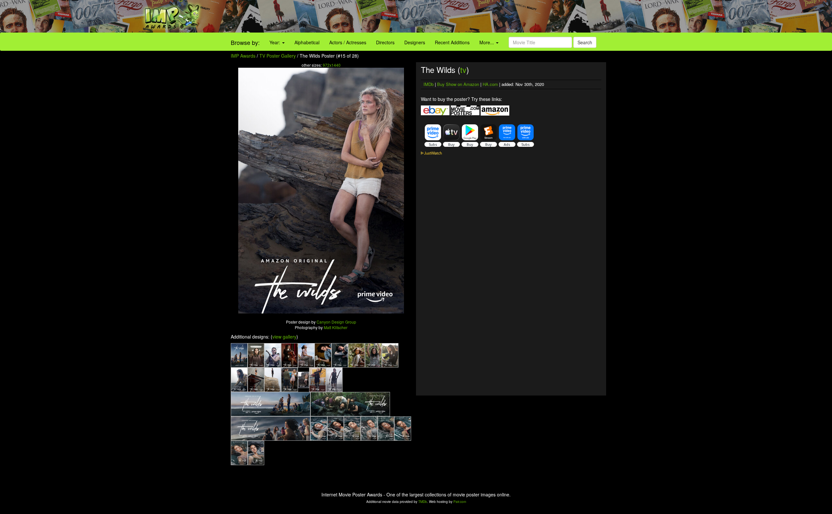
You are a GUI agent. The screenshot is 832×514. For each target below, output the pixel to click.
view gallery (284, 336)
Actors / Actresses (347, 42)
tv (463, 69)
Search (585, 42)
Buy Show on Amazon (458, 84)
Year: (275, 42)
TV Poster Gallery (277, 55)
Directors (385, 42)
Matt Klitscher (335, 327)
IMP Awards (243, 55)
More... (487, 42)
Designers (414, 42)
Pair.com (459, 501)
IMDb (428, 84)
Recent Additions (452, 42)
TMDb (422, 501)
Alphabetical (306, 42)
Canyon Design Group (336, 322)
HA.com (490, 84)
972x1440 (332, 65)
